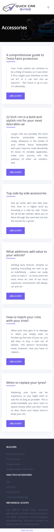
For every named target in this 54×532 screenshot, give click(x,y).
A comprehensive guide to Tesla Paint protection (25, 57)
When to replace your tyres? (26, 383)
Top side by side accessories (26, 193)
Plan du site (27, 530)
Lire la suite (15, 96)
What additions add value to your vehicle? (26, 253)
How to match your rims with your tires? (23, 319)
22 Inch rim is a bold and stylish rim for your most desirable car (24, 120)
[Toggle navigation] (48, 7)
